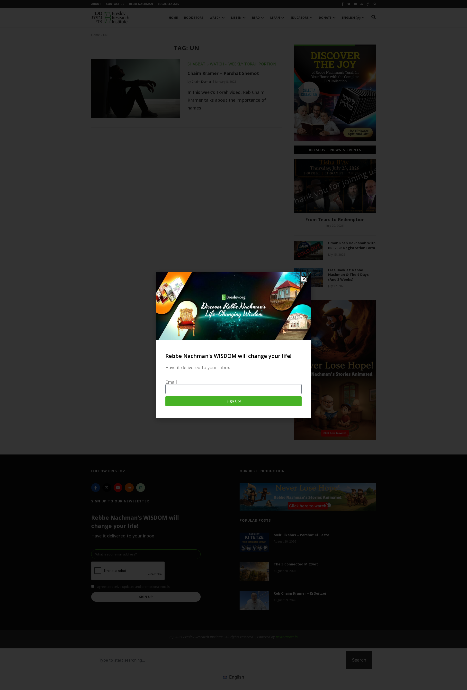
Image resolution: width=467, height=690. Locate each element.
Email (171, 382)
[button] (304, 279)
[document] (233, 345)
